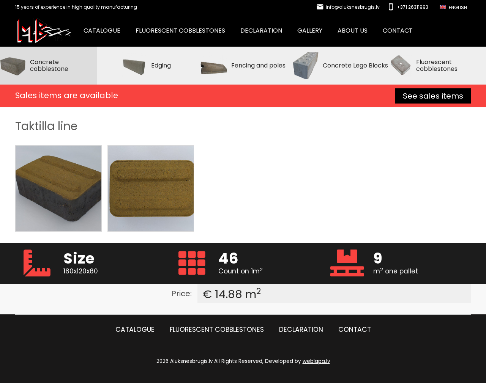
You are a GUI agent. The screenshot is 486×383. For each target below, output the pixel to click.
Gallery (309, 30)
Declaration (261, 30)
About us (353, 30)
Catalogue (102, 30)
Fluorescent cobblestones (180, 30)
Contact (398, 30)
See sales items (433, 96)
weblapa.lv (316, 361)
